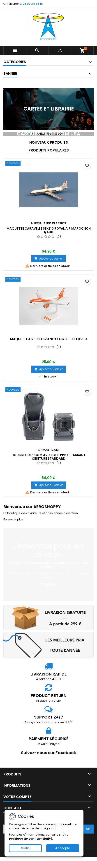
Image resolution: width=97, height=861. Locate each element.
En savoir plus (13, 519)
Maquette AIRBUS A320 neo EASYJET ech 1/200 (48, 339)
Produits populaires (48, 150)
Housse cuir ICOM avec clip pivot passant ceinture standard (48, 457)
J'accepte (62, 848)
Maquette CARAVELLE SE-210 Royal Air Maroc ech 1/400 (49, 230)
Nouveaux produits (48, 142)
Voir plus (48, 584)
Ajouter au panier (48, 258)
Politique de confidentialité (30, 838)
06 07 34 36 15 (33, 4)
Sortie (25, 848)
